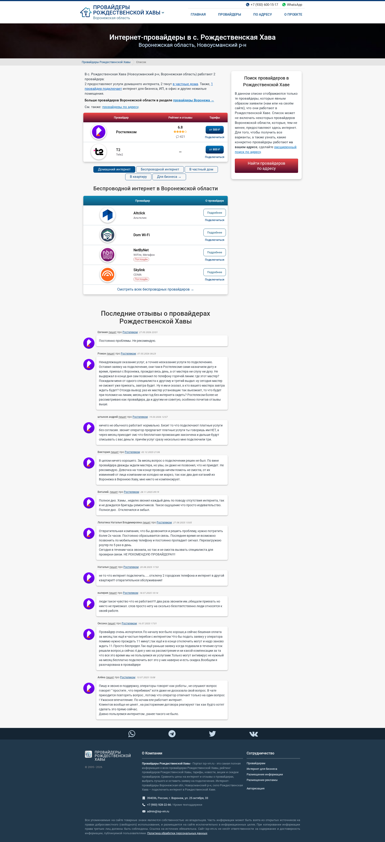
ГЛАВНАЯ (198, 14)
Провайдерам (256, 763)
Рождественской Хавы (126, 13)
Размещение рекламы (262, 780)
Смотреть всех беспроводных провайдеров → (155, 289)
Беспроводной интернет (160, 169)
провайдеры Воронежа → (193, 100)
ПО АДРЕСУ (262, 14)
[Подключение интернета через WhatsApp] (131, 734)
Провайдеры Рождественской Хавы (106, 62)
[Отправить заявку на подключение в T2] (214, 157)
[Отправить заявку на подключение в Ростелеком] (214, 137)
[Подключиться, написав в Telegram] (172, 733)
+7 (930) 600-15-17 (264, 5)
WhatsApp (294, 5)
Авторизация (255, 788)
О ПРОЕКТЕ (293, 14)
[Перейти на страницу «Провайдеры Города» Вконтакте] (253, 734)
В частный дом (201, 169)
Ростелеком (130, 332)
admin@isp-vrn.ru (158, 811)
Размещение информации (265, 774)
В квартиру (138, 177)
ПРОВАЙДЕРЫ (111, 7)
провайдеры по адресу (120, 107)
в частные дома (185, 84)
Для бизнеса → (169, 177)
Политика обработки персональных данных (177, 833)
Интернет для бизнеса (262, 768)
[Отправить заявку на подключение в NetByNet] (214, 259)
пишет (113, 332)
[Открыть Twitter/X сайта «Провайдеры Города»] (212, 734)
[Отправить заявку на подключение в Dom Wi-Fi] (214, 240)
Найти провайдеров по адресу (266, 166)
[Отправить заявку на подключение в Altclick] (214, 220)
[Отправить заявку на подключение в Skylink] (214, 279)
